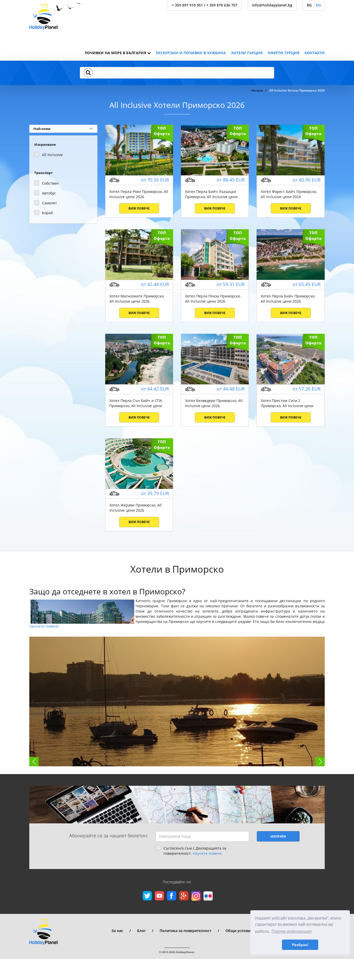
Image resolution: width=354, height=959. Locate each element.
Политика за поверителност (185, 930)
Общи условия (238, 930)
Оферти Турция (283, 52)
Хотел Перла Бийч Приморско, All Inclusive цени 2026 (288, 299)
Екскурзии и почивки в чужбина (191, 52)
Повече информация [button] (292, 931)
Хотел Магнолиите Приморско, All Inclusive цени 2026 (136, 299)
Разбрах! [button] (300, 945)
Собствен (50, 183)
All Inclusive (52, 154)
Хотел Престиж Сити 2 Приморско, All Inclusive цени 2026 (287, 403)
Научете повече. (208, 853)
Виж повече (139, 208)
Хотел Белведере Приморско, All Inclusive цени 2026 (214, 403)
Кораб (47, 212)
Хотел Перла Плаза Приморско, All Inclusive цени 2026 (213, 299)
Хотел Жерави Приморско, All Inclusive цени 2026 (135, 508)
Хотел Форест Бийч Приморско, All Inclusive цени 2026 (289, 194)
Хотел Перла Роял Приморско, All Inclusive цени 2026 (138, 194)
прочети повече (44, 626)
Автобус (49, 193)
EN (318, 5)
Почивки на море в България (116, 52)
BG (309, 5)
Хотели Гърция (247, 52)
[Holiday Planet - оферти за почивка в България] (56, 16)
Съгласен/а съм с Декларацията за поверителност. (195, 851)
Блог (141, 930)
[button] (88, 72)
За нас (117, 930)
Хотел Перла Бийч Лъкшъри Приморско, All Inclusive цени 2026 (211, 194)
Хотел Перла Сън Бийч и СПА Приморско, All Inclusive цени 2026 (135, 403)
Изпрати (278, 836)
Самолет (49, 202)
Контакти (315, 52)
